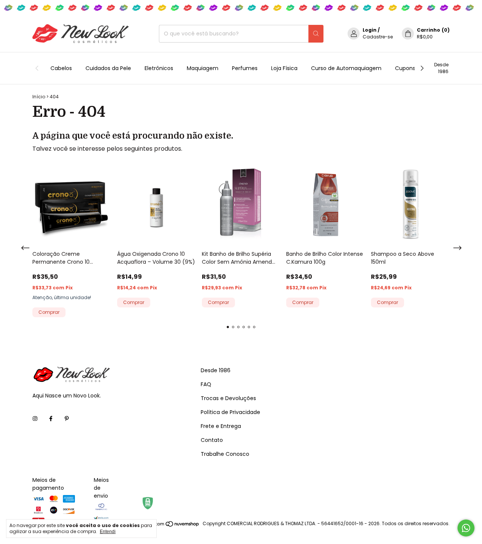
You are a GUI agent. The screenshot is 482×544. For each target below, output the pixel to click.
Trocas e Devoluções (228, 398)
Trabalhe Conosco (225, 454)
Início (38, 96)
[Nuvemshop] (171, 525)
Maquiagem (202, 68)
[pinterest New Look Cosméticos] (66, 419)
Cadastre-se (378, 37)
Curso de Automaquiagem (346, 68)
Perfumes (245, 68)
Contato (212, 440)
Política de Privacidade (230, 412)
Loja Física (284, 68)
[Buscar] (315, 34)
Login (370, 30)
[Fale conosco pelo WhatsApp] (466, 528)
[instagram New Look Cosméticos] (35, 419)
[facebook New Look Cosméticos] (50, 419)
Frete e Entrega (221, 426)
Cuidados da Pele (108, 68)
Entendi (108, 531)
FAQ (206, 384)
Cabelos (61, 68)
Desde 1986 (441, 68)
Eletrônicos (159, 68)
